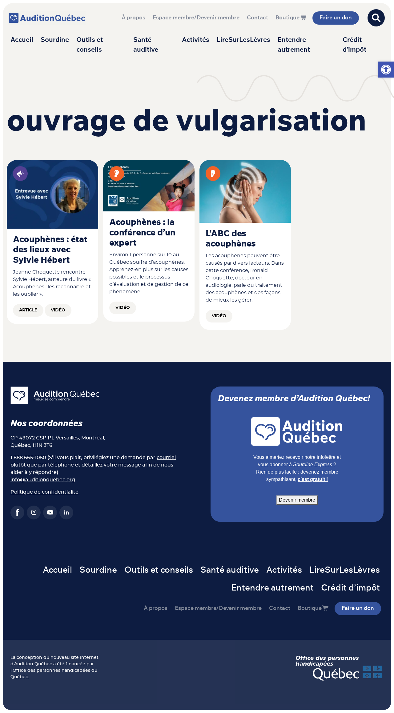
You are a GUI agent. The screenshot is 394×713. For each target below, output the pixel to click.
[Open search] (376, 17)
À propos (133, 18)
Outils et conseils (89, 45)
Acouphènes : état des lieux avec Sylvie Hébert (50, 250)
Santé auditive (145, 45)
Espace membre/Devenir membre (196, 18)
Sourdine (55, 40)
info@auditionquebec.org (42, 479)
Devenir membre (297, 500)
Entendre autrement (294, 45)
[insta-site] (34, 512)
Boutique (287, 18)
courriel (166, 457)
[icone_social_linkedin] (66, 512)
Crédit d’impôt (354, 45)
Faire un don (336, 18)
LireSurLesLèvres (243, 40)
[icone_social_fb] (17, 512)
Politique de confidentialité (44, 492)
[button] (386, 70)
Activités (195, 40)
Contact (257, 18)
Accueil (21, 40)
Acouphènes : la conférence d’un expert (142, 232)
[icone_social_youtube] (50, 512)
